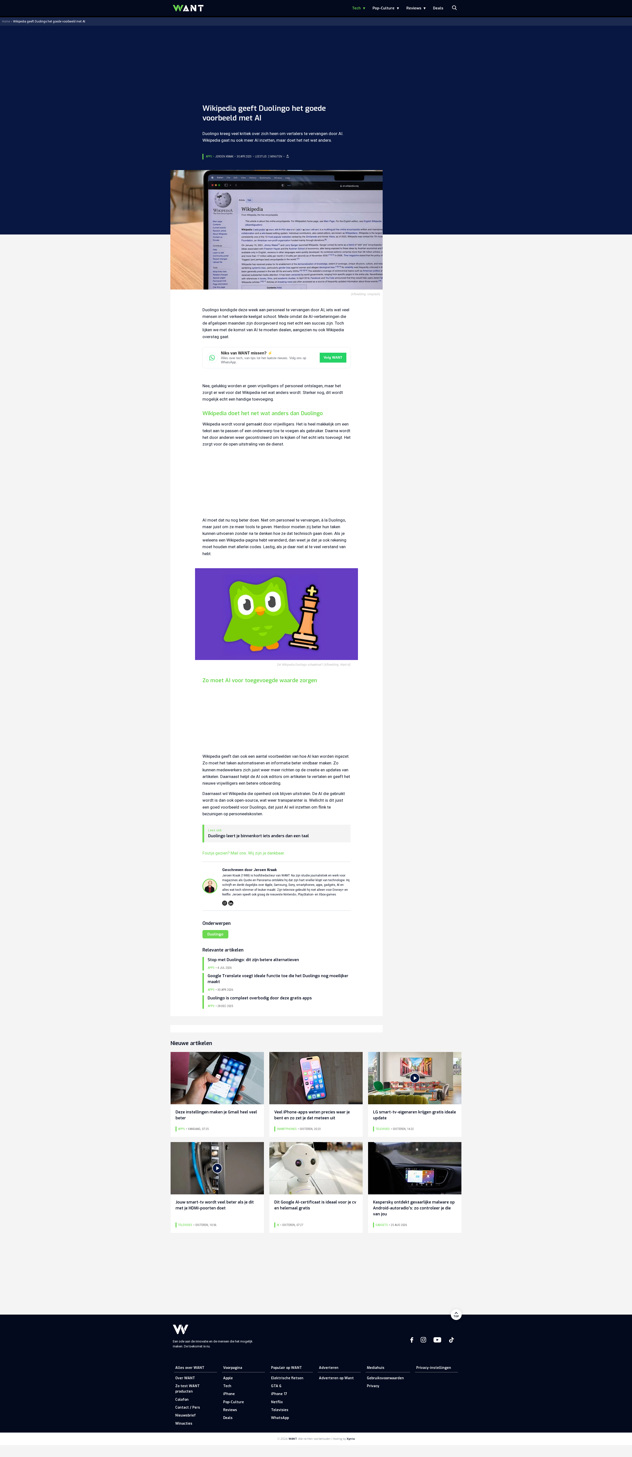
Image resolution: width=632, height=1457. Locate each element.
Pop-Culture (384, 8)
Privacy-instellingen (433, 1367)
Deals (438, 8)
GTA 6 (276, 1386)
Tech (356, 8)
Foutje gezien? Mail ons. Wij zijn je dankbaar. (243, 853)
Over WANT (185, 1378)
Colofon (182, 1399)
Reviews (413, 8)
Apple (228, 1378)
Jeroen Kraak (224, 156)
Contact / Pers (187, 1407)
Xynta (351, 1439)
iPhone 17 (279, 1394)
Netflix (277, 1402)
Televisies (279, 1410)
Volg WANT (333, 357)
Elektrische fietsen (287, 1378)
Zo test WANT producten (187, 1389)
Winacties (183, 1423)
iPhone (229, 1394)
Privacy (373, 1386)
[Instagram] (224, 903)
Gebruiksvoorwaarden (385, 1378)
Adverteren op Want (336, 1378)
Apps (209, 156)
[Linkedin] (230, 903)
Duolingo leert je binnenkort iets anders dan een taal (258, 836)
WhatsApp (280, 1418)
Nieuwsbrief (185, 1415)
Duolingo (215, 934)
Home (6, 21)
